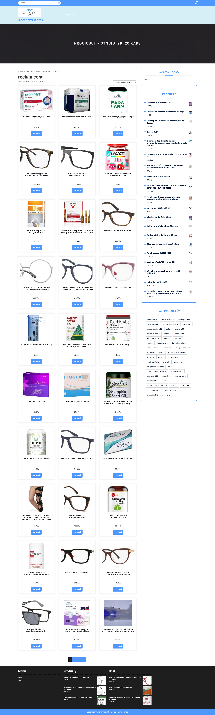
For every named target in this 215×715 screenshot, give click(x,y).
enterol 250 (179, 333)
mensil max (177, 362)
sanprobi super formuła (157, 385)
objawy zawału (177, 371)
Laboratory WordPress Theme (100, 712)
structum (185, 385)
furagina (178, 338)
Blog (74, 15)
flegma (167, 338)
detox (168, 329)
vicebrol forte (170, 390)
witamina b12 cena (155, 395)
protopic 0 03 (152, 376)
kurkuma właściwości (177, 352)
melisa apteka (153, 362)
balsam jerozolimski (171, 324)
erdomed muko (153, 338)
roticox (166, 381)
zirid (168, 395)
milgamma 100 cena (155, 366)
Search (59, 2)
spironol (174, 385)
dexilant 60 (179, 329)
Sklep (68, 15)
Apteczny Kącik (31, 20)
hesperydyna (162, 343)
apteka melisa (168, 319)
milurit (170, 366)
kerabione (167, 348)
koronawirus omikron (155, 352)
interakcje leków (179, 343)
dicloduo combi (153, 333)
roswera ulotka (153, 381)
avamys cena (152, 324)
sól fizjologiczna (153, 390)
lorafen (161, 357)
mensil (166, 362)
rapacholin (166, 376)
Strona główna (23, 71)
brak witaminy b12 (154, 329)
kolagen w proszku (182, 348)
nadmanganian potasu (156, 371)
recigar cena (180, 376)
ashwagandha (184, 319)
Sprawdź (36, 133)
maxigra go (173, 357)
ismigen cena (152, 348)
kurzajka (150, 357)
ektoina (167, 333)
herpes (150, 343)
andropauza (152, 319)
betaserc (187, 324)
